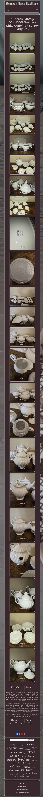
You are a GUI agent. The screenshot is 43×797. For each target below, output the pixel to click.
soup (27, 776)
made (21, 749)
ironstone (10, 774)
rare (18, 745)
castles (27, 767)
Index (22, 783)
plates (31, 752)
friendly (11, 759)
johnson (16, 766)
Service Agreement (22, 792)
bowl (16, 776)
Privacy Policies (22, 789)
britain (31, 756)
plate (28, 773)
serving (22, 752)
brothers (24, 759)
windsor (34, 760)
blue (34, 773)
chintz (22, 774)
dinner (13, 752)
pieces (23, 745)
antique (22, 763)
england (12, 748)
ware (33, 767)
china (10, 770)
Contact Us (22, 786)
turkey (12, 745)
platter (30, 744)
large (23, 756)
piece (29, 763)
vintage (14, 755)
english (17, 770)
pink (14, 763)
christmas (28, 749)
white (35, 771)
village (26, 770)
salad (22, 776)
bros (34, 748)
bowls (16, 774)
